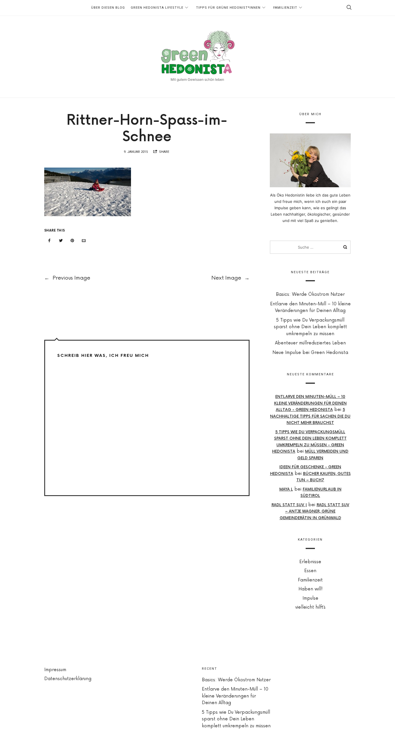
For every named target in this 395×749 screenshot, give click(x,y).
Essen (310, 571)
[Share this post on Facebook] (49, 240)
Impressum (55, 670)
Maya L (286, 489)
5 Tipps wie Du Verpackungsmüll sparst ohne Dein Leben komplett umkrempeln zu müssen (310, 327)
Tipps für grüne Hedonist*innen (228, 8)
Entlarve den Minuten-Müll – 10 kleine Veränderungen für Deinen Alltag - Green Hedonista (310, 403)
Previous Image (67, 278)
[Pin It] (72, 240)
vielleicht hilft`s (310, 607)
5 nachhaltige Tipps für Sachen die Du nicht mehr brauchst (310, 416)
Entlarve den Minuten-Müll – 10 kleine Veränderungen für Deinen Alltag (235, 696)
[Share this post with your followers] (61, 240)
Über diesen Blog (108, 8)
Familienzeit (285, 8)
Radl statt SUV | (289, 504)
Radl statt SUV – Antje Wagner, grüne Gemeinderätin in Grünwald (314, 511)
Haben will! (310, 589)
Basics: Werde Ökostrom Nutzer (310, 294)
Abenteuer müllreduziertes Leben (310, 343)
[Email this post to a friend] (84, 240)
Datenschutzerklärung (67, 679)
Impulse (310, 598)
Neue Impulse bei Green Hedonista (310, 352)
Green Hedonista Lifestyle (157, 8)
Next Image (230, 278)
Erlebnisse (310, 562)
